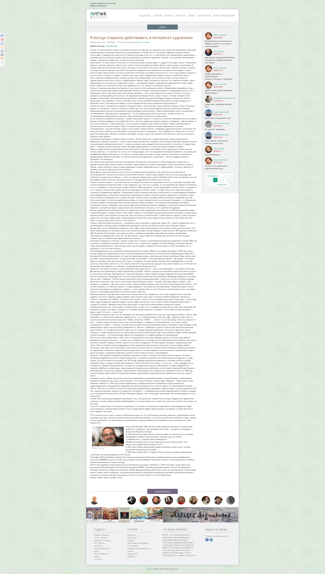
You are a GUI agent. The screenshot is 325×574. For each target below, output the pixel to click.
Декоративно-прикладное (138, 543)
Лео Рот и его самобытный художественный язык (216, 167)
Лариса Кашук (218, 148)
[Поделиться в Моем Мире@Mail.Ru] (2, 54)
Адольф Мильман (212, 154)
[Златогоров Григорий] (131, 500)
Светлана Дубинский (221, 123)
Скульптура (131, 537)
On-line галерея (100, 537)
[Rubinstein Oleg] (94, 500)
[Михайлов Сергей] (206, 500)
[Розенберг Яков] (230, 500)
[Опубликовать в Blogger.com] (2, 46)
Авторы (168, 15)
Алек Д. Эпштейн (220, 35)
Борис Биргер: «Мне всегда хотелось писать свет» (216, 141)
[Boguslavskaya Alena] (181, 500)
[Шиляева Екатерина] (193, 500)
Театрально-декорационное (139, 548)
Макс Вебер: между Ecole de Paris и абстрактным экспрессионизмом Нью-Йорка (220, 60)
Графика (130, 540)
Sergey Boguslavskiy (221, 112)
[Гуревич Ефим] (144, 500)
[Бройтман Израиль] (168, 500)
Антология (204, 15)
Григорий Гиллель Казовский (224, 98)
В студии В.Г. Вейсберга (215, 129)
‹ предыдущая (212, 175)
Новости (180, 15)
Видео (191, 15)
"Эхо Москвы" (111, 46)
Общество (145, 15)
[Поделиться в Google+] (2, 39)
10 (228, 180)
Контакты (98, 559)
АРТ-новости (99, 543)
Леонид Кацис (218, 51)
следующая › (222, 184)
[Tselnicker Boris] (156, 500)
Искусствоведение (224, 15)
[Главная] (101, 15)
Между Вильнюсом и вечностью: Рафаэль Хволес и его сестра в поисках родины (218, 43)
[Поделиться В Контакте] (2, 50)
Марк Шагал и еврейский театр (218, 118)
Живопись (131, 535)
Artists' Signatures (101, 553)
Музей (96, 551)
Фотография (132, 545)
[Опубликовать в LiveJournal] (2, 62)
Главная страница (101, 535)
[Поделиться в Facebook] (2, 35)
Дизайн (130, 551)
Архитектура (132, 553)
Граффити (131, 556)
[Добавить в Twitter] (2, 43)
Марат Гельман (143, 42)
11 (207, 184)
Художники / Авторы (102, 540)
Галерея (157, 15)
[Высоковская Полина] (218, 500)
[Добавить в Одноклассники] (2, 58)
